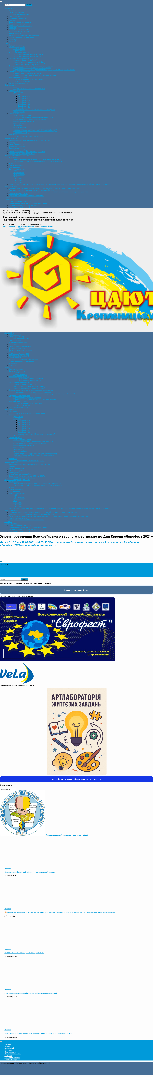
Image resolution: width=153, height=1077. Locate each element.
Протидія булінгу (11, 186)
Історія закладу (15, 10)
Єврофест (17, 94)
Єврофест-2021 (24, 106)
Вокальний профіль (17, 47)
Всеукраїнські (14, 91)
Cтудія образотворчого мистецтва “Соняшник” (32, 68)
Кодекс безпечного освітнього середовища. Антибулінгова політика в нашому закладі (44, 188)
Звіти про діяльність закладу (20, 26)
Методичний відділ (21, 14)
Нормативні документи (18, 194)
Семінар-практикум (17, 169)
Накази (12, 142)
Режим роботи (15, 33)
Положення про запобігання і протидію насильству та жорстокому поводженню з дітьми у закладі (48, 192)
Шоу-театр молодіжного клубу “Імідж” (28, 79)
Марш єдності (19, 112)
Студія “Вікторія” (20, 51)
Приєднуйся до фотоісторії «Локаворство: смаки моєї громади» (30, 872)
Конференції (14, 157)
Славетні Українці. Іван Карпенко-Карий (29, 119)
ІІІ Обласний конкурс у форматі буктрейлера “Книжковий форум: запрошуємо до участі (39, 1033)
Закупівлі (12, 28)
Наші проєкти (10, 85)
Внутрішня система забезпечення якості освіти (76, 779)
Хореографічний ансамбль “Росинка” (28, 54)
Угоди (11, 163)
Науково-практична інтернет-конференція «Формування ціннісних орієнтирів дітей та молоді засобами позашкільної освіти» (60, 184)
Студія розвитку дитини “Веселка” (27, 73)
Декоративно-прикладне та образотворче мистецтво (31, 66)
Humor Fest (18, 125)
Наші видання (14, 167)
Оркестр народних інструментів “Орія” (29, 64)
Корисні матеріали (11, 199)
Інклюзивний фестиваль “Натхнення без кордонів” (34, 110)
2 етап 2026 (17, 180)
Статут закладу (15, 16)
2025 (15, 177)
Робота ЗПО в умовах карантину (22, 154)
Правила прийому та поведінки (21, 37)
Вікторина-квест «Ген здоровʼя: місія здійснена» (24, 953)
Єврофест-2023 (24, 102)
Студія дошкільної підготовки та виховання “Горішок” (35, 75)
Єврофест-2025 (24, 98)
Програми (13, 20)
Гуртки (7, 43)
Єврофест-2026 (24, 96)
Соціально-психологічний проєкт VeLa (29, 89)
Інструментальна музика (19, 58)
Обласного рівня (15, 114)
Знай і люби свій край (22, 115)
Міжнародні (13, 87)
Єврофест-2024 (24, 100)
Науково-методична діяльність (17, 156)
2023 (15, 171)
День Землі (18, 93)
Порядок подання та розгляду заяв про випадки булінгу (31, 190)
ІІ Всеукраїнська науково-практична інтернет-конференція (37, 161)
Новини (7, 868)
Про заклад (9, 9)
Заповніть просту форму (76, 590)
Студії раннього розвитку (19, 72)
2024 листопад (19, 175)
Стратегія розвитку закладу (20, 22)
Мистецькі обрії (19, 123)
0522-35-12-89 (27, 226)
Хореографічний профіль (19, 52)
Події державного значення (20, 201)
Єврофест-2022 (24, 104)
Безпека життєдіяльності (19, 207)
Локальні (13, 135)
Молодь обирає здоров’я (23, 121)
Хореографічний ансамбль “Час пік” (27, 56)
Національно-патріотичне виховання (24, 205)
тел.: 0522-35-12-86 (11, 226)
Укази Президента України (20, 150)
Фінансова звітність (17, 24)
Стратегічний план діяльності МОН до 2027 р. (27, 152)
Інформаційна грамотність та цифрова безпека (28, 203)
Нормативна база (11, 138)
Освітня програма (16, 45)
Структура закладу (16, 12)
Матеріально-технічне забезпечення (24, 35)
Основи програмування (18, 83)
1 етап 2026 (17, 178)
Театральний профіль (18, 77)
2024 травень (18, 173)
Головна (7, 1044)
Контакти (13, 39)
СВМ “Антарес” (19, 49)
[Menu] (1, 1)
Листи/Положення (16, 144)
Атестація (8, 198)
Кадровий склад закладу (19, 31)
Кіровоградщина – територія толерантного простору (35, 129)
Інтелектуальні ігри (21, 133)
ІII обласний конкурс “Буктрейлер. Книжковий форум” (35, 131)
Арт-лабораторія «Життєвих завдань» (28, 136)
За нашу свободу (20, 127)
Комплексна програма (18, 18)
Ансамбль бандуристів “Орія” (25, 60)
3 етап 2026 (17, 182)
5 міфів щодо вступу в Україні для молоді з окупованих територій (30, 993)
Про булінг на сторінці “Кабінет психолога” (26, 196)
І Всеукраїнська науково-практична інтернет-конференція (37, 159)
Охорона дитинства (17, 146)
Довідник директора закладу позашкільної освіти (29, 140)
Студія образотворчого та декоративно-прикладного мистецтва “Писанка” (44, 70)
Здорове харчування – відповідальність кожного (33, 117)
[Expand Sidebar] (1, 561)
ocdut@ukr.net (46, 226)
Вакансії (12, 41)
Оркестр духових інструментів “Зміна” (28, 62)
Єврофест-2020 (24, 108)
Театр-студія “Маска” (21, 81)
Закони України (15, 148)
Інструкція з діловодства (19, 30)
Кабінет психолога (12, 1058)
